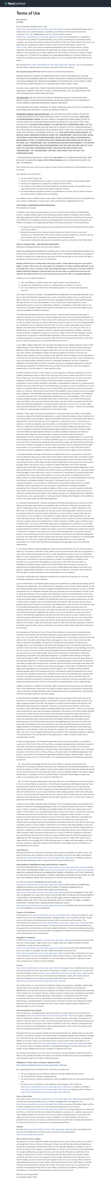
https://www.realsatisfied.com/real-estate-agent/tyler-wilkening (40, 29)
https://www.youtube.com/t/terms (29, 1134)
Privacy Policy (21, 47)
